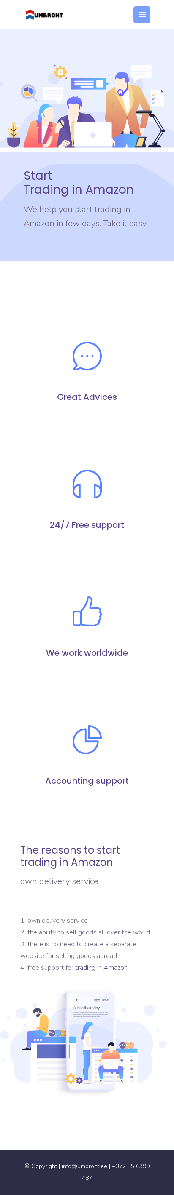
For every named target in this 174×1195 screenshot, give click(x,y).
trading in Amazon (101, 967)
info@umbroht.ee (84, 1166)
